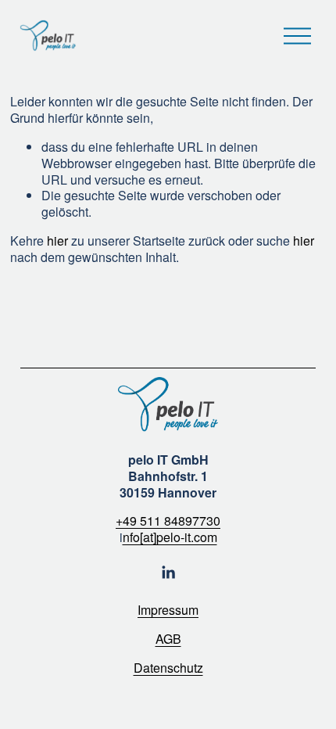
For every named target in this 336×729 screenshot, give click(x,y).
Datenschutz (168, 668)
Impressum (168, 610)
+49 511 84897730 (168, 521)
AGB (168, 639)
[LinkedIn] (168, 572)
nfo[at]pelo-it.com (170, 538)
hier (57, 241)
